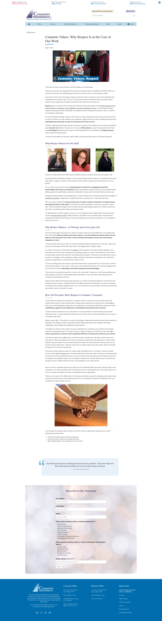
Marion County (62, 551)
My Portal (121, 595)
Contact (119, 24)
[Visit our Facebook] (37, 612)
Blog (108, 24)
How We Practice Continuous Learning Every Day (63, 439)
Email (58, 514)
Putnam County (62, 555)
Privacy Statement (124, 609)
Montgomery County (63, 553)
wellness (75, 250)
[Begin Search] (134, 15)
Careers (121, 605)
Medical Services (62, 532)
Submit (59, 566)
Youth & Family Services (64, 526)
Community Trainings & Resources (68, 536)
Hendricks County (62, 549)
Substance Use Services (64, 528)
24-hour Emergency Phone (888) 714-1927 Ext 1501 (70, 604)
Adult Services (61, 524)
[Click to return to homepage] (39, 14)
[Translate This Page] (159, 2)
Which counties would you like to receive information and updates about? (80, 543)
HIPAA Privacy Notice (125, 602)
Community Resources (92, 24)
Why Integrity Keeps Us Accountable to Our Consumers (65, 441)
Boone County (61, 547)
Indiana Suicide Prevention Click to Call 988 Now (127, 591)
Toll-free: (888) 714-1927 (98, 595)
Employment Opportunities (65, 538)
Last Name (60, 506)
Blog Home (31, 32)
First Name (60, 499)
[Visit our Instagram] (41, 612)
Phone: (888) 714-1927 (69, 595)
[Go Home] (29, 24)
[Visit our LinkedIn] (49, 612)
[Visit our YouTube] (45, 612)
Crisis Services (61, 530)
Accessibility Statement (125, 612)
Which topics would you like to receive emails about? (75, 521)
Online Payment (123, 598)
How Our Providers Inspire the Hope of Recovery (63, 437)
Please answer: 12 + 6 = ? (65, 559)
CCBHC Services (62, 534)
